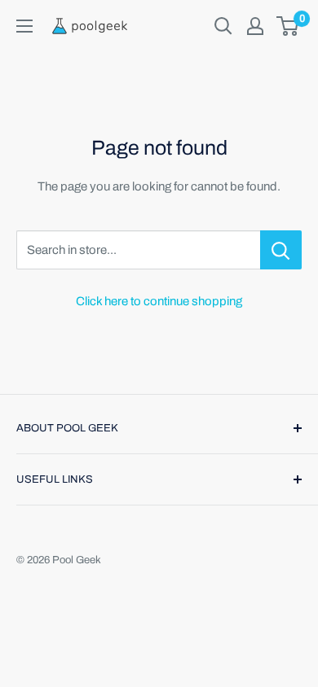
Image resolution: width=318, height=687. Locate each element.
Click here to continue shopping (159, 301)
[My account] (255, 26)
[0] (288, 26)
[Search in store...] (281, 249)
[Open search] (223, 26)
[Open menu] (24, 26)
